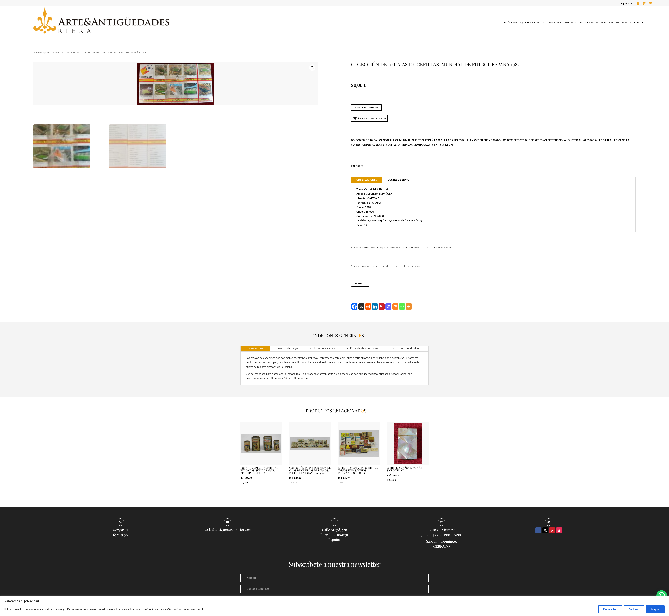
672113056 (120, 534)
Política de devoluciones (362, 348)
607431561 (120, 529)
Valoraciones (552, 22)
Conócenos (510, 22)
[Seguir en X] (545, 530)
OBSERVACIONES (366, 179)
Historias (621, 22)
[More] (409, 306)
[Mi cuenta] (638, 3)
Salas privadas (589, 22)
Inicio (36, 52)
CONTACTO (360, 283)
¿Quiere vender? (530, 22)
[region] (334, 606)
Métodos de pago (286, 348)
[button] (312, 67)
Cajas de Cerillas (50, 52)
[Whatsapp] (402, 306)
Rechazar (634, 609)
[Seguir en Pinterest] (552, 530)
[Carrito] (644, 3)
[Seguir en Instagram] (559, 530)
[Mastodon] (388, 306)
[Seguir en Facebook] (538, 530)
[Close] (665, 599)
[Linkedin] (375, 306)
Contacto (636, 22)
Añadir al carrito (366, 107)
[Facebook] (354, 306)
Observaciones (255, 348)
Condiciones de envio (322, 348)
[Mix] (395, 306)
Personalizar (610, 609)
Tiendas (568, 22)
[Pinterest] (382, 306)
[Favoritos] (650, 3)
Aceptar (655, 609)
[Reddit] (368, 306)
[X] (361, 306)
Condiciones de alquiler (404, 348)
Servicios (607, 22)
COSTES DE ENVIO (398, 179)
